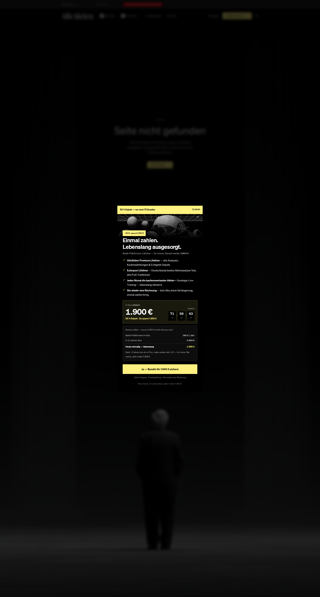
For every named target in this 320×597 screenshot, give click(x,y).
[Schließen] (198, 217)
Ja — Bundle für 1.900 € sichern (160, 369)
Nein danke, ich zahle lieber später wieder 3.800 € (160, 383)
